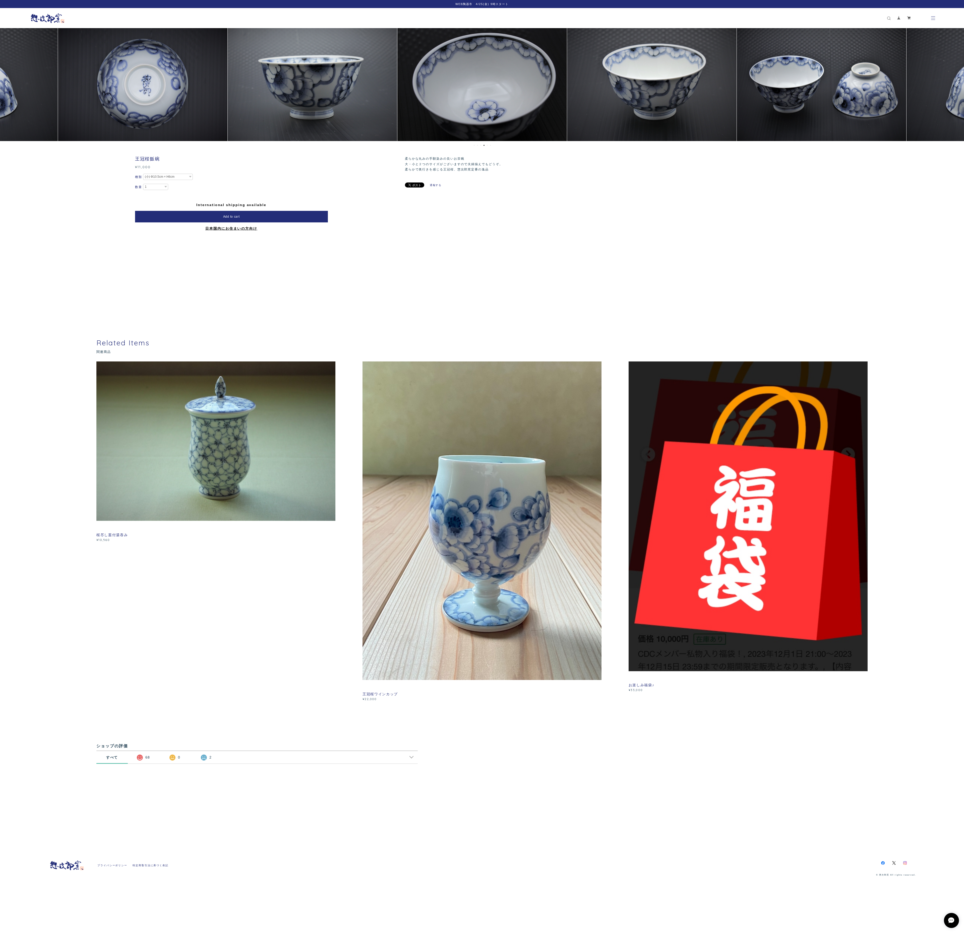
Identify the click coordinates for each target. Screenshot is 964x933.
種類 (138, 177)
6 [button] (490, 145)
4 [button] (484, 145)
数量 (138, 187)
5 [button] (487, 145)
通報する (436, 185)
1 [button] (474, 145)
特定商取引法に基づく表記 (150, 865)
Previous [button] (7, 84)
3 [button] (480, 145)
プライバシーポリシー (112, 865)
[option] (142, 84)
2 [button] (477, 145)
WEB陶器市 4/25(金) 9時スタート (482, 4)
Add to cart (231, 216)
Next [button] (956, 84)
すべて (112, 757)
